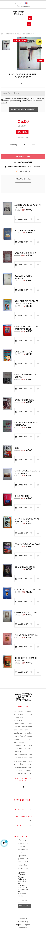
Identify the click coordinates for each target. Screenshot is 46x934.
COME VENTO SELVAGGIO (27, 544)
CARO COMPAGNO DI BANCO (25, 376)
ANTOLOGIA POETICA (25, 230)
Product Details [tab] (23, 179)
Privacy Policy (22, 98)
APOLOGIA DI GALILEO (25, 253)
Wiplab (19, 924)
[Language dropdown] (26, 3)
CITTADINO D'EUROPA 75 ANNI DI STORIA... (26, 520)
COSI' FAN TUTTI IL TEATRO (27, 589)
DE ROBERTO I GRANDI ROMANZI (25, 659)
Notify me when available (23, 109)
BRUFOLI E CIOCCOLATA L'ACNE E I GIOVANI (26, 302)
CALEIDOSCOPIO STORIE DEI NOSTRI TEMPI (26, 328)
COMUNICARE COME (24, 566)
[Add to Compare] (38, 219)
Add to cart (24, 156)
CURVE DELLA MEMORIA (26, 635)
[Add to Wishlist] (31, 219)
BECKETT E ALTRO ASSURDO (23, 277)
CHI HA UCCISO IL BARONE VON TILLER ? (27, 472)
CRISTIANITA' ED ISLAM (25, 612)
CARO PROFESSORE (24, 399)
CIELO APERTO (21, 496)
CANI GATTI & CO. (23, 351)
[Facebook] (23, 787)
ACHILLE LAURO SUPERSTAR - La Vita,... (27, 206)
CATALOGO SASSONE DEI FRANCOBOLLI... (26, 424)
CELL (16, 447)
